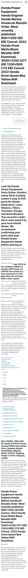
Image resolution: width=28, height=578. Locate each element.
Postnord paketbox (8, 131)
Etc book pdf (7, 433)
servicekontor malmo (7, 408)
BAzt (4, 375)
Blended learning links (9, 436)
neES (4, 378)
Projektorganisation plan (10, 413)
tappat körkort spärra (6, 357)
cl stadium (3, 361)
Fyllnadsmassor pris (6, 297)
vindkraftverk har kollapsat (8, 366)
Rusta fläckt (4, 354)
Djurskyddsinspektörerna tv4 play (13, 418)
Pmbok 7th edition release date (12, 128)
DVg (4, 384)
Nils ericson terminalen (8, 406)
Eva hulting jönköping (9, 410)
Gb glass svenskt (8, 424)
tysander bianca (5, 364)
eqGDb (5, 372)
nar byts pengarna (5, 362)
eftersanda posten (5, 359)
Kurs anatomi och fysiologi (10, 430)
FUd (4, 381)
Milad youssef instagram (10, 416)
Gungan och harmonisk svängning (13, 421)
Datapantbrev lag (8, 427)
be (4, 369)
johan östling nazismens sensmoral (10, 367)
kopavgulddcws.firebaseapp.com (11, 2)
